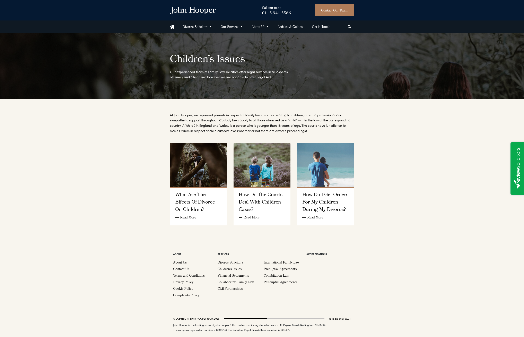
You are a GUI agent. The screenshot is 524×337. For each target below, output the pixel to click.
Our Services (230, 27)
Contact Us (181, 269)
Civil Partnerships (230, 289)
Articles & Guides (290, 27)
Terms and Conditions (189, 276)
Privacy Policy (183, 282)
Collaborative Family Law (236, 282)
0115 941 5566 (276, 13)
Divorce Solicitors (195, 27)
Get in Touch (321, 27)
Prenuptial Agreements (280, 269)
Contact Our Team (334, 11)
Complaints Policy (186, 295)
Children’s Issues (230, 269)
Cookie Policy (183, 289)
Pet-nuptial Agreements (280, 282)
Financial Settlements (233, 276)
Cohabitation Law (276, 276)
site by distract (340, 319)
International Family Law (281, 263)
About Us (258, 27)
